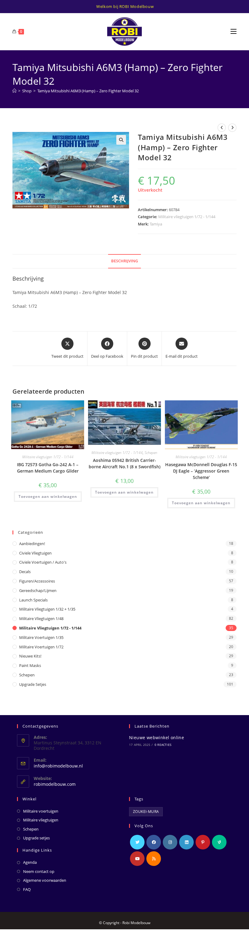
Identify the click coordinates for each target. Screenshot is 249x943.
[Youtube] (137, 858)
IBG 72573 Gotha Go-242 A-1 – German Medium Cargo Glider (48, 468)
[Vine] (219, 842)
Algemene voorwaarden (44, 880)
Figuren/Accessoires (37, 581)
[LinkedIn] (186, 842)
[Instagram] (170, 842)
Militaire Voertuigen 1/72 (41, 647)
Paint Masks (30, 665)
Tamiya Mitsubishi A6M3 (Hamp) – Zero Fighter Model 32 (88, 91)
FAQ (27, 889)
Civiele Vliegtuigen (35, 553)
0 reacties (163, 745)
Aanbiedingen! (32, 543)
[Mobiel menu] (233, 31)
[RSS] (153, 858)
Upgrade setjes (32, 684)
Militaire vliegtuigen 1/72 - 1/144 (186, 216)
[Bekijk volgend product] (232, 127)
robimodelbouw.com (55, 784)
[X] (137, 842)
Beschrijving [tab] (124, 261)
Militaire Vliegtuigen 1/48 (41, 618)
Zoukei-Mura (146, 811)
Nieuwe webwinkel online (156, 737)
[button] (121, 140)
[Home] (14, 91)
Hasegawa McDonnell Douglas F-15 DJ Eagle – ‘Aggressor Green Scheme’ (201, 471)
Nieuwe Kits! (30, 656)
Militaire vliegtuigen (40, 820)
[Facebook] (153, 842)
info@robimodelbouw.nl (58, 766)
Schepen (151, 452)
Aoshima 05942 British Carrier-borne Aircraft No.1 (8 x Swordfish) (124, 463)
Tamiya (156, 224)
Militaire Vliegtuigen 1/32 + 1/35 (47, 609)
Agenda (30, 862)
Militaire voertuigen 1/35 (41, 637)
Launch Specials (33, 600)
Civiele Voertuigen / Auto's (43, 562)
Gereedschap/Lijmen (37, 590)
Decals (25, 571)
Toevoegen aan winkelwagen (48, 496)
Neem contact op (38, 871)
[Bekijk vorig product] (221, 127)
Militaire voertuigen (40, 811)
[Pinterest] (203, 842)
